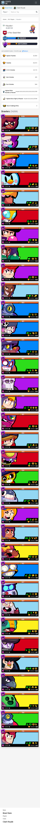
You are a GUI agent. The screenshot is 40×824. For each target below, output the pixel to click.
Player (5, 12)
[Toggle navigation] (36, 3)
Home (4, 19)
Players (5, 816)
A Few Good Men (14, 33)
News (4, 810)
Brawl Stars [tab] (8, 8)
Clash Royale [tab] (21, 8)
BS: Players (11, 19)
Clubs (4, 819)
